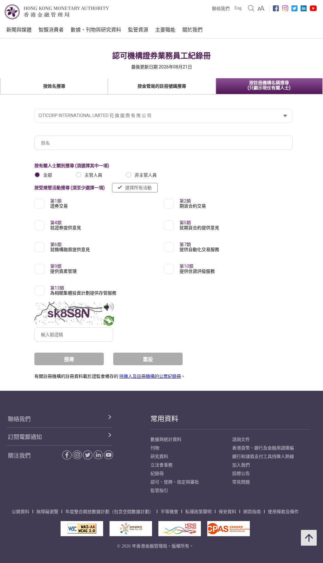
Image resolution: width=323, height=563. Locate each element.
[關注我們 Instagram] (285, 8)
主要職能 (165, 29)
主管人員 (93, 175)
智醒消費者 (51, 29)
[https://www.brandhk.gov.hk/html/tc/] (179, 528)
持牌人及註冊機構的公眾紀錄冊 (150, 376)
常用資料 (164, 419)
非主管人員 (146, 175)
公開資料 (20, 511)
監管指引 (159, 490)
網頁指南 (252, 511)
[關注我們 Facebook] (276, 8)
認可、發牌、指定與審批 (174, 482)
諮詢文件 (241, 439)
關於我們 (192, 29)
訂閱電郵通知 (25, 437)
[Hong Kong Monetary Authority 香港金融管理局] (57, 11)
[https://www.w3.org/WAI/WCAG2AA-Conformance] (82, 528)
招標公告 (241, 473)
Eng (238, 8)
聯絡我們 (221, 8)
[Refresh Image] (109, 321)
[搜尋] (251, 8)
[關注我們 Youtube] (313, 8)
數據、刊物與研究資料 (96, 29)
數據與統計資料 (165, 439)
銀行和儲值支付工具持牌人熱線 (263, 456)
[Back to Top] (309, 538)
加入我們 (241, 465)
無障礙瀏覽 (47, 511)
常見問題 (241, 482)
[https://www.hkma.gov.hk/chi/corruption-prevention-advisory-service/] (228, 528)
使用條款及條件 (283, 511)
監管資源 (138, 29)
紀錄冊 (157, 473)
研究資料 (159, 456)
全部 (47, 175)
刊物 (154, 448)
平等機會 (169, 511)
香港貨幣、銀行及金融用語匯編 (263, 448)
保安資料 (227, 511)
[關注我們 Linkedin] (304, 8)
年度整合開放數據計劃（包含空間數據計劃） (109, 511)
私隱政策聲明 (198, 511)
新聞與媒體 (19, 29)
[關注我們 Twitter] (294, 8)
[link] (261, 8)
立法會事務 (161, 465)
